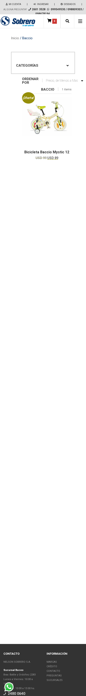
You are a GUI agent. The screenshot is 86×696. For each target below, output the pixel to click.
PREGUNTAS (54, 675)
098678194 (42, 13)
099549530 (58, 9)
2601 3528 (38, 9)
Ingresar (42, 4)
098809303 (74, 9)
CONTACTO (53, 671)
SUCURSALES (55, 680)
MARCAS (52, 661)
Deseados (69, 4)
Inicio (15, 38)
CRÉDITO (52, 666)
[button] (67, 21)
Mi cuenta (15, 4)
